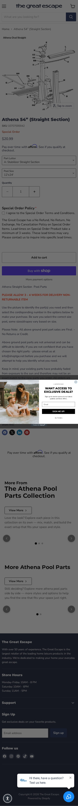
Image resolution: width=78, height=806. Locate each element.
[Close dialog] (76, 382)
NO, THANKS (58, 418)
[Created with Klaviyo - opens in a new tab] (39, 425)
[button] (7, 798)
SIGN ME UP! (58, 411)
